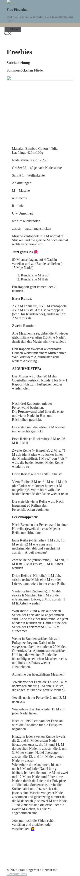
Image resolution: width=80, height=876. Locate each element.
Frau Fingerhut (17, 9)
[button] (8, 34)
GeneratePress (17, 874)
